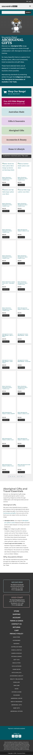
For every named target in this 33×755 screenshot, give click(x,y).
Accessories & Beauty (16, 139)
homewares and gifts (9, 513)
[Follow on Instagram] (16, 736)
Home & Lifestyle (16, 149)
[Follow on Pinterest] (20, 736)
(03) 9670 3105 (19, 589)
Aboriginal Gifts (16, 130)
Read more (5, 341)
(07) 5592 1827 (19, 605)
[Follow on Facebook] (13, 736)
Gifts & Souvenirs (16, 121)
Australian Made (16, 112)
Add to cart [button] (5, 184)
